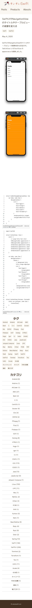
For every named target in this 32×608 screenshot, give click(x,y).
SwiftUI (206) (16, 547)
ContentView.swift (8, 311)
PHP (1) (16, 509)
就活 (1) (16, 585)
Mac (4, 347)
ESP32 (9, 329)
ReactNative (13, 350)
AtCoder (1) (16, 387)
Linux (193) (16, 484)
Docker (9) (16, 408)
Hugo (4, 336)
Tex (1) (16, 560)
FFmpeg (16, 329)
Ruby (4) (16, 526)
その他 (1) (16, 572)
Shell (4, 354)
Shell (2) (16, 534)
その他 (17, 361)
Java (15, 340)
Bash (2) (16, 396)
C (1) (16, 400)
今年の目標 (25, 365)
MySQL (10, 347)
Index (19, 336)
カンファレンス (7, 365)
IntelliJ (26, 336)
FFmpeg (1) (16, 421)
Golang (18, 333)
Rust (26, 350)
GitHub (14, 227)
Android (5, 322)
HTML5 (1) (16, 442)
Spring (10, 354)
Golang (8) (16, 438)
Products (15, 9)
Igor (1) (16, 450)
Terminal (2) (16, 551)
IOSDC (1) (16, 467)
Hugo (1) (16, 446)
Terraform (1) (16, 556)
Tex (28, 357)
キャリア (16, 365)
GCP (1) (16, 434)
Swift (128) (16, 543)
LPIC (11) (16, 488)
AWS (26, 322)
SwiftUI (11, 31)
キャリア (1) (16, 577)
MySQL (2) (16, 497)
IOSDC (10, 340)
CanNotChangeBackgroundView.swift (13, 226)
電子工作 (10, 368)
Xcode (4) (16, 568)
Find (22, 329)
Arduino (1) (16, 383)
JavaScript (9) (16, 476)
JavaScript (22, 340)
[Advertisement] (16, 179)
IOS (4, 340)
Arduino (12, 322)
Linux (18, 343)
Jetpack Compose (8, 343)
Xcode (10, 361)
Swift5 (23, 354)
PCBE (22, 347)
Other (16, 347)
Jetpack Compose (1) (16, 480)
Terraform (21, 357)
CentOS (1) (16, 404)
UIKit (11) (16, 564)
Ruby (21, 350)
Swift (4, 31)
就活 (4, 368)
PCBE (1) (16, 505)
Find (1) (16, 425)
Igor (10, 336)
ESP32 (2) (16, 417)
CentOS (19, 326)
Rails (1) (16, 518)
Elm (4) (16, 413)
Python (5, 350)
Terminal (12, 357)
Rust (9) (16, 530)
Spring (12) (16, 539)
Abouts (27, 9)
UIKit (4, 361)
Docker (26, 326)
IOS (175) (16, 463)
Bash (4, 326)
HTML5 (25, 333)
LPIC (23, 343)
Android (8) (16, 379)
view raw (26, 226)
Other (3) (16, 501)
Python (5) (16, 513)
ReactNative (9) (16, 522)
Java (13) (16, 472)
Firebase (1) (16, 429)
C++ (13, 326)
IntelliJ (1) (16, 459)
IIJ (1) (16, 455)
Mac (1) (16, 493)
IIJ (14, 336)
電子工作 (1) (16, 589)
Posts (4, 9)
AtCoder (20, 322)
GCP (12, 333)
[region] (16, 209)
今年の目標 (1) (16, 581)
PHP (28, 347)
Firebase (5, 333)
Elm (4, 329)
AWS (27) (16, 392)
